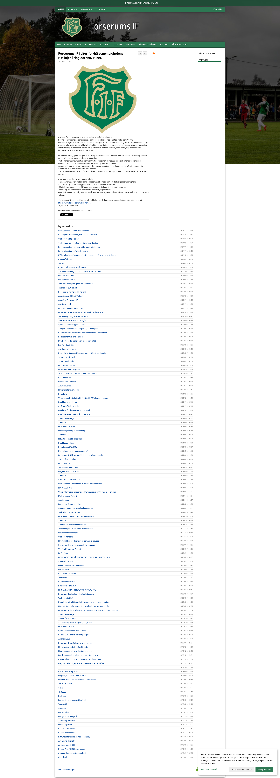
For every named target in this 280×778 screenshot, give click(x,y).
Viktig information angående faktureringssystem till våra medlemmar (87, 492)
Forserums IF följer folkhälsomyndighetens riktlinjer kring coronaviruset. (88, 610)
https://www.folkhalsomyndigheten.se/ (74, 203)
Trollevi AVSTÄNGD (66, 684)
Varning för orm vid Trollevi (69, 549)
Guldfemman (63, 500)
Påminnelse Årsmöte (67, 382)
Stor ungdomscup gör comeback (72, 753)
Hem (61, 9)
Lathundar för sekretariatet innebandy (74, 737)
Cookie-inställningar (66, 770)
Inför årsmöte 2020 (66, 627)
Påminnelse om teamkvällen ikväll (72, 700)
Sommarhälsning (65, 561)
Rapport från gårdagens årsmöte (72, 267)
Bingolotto (62, 394)
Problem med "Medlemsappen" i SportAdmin (77, 680)
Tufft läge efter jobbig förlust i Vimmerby (75, 284)
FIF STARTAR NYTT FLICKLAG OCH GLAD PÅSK (77, 590)
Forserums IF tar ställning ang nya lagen (75, 643)
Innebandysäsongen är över (70, 504)
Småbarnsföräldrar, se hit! (69, 406)
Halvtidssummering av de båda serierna (75, 651)
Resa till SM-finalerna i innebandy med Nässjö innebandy (82, 353)
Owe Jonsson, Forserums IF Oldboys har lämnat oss (80, 484)
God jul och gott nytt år (67, 716)
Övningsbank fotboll (67, 280)
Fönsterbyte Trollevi (66, 365)
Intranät (101, 9)
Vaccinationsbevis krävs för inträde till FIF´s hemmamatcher (83, 398)
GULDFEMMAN (64, 378)
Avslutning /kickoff (66, 741)
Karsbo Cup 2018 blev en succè (71, 749)
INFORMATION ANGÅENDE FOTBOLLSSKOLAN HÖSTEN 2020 (84, 557)
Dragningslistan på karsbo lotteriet (73, 675)
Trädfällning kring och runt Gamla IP (73, 316)
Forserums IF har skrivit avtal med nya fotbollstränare (80, 312)
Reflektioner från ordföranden (70, 337)
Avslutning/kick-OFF (66, 745)
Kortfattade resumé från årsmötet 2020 (74, 414)
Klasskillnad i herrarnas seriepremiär (73, 451)
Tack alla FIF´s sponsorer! (69, 512)
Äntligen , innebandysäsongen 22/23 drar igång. (78, 329)
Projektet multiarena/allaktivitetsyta (73, 251)
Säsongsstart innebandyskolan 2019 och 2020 (77, 235)
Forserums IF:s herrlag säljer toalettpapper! (76, 594)
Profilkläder (63, 553)
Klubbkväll (62, 757)
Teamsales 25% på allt (67, 288)
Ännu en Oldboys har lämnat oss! (72, 524)
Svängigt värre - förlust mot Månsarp (73, 231)
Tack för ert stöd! (65, 598)
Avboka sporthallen (66, 720)
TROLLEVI (62, 692)
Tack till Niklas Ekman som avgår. (72, 320)
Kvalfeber (62, 696)
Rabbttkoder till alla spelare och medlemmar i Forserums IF (83, 333)
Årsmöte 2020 (64, 639)
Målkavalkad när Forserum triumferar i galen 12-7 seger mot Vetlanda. (87, 255)
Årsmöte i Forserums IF (68, 300)
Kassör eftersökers (66, 733)
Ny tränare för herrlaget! (68, 533)
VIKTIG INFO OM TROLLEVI (69, 480)
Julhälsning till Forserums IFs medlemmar (75, 529)
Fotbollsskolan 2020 (67, 586)
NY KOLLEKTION (65, 488)
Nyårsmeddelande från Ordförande (73, 647)
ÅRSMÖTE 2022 (64, 386)
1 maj (60, 688)
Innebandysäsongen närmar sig (71, 431)
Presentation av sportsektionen (71, 565)
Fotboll (71, 9)
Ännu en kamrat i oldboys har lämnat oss (75, 508)
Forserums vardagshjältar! (69, 369)
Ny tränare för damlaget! (68, 390)
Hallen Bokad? (64, 712)
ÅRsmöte (62, 708)
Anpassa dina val (209, 769)
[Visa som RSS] (153, 53)
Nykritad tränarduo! (66, 275)
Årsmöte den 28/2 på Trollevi (70, 296)
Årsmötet (62, 422)
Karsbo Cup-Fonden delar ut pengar (73, 635)
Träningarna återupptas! (68, 467)
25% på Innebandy (66, 361)
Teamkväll (62, 578)
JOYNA (61, 263)
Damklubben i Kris (66, 443)
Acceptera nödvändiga (241, 769)
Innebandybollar (65, 724)
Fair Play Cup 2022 (66, 345)
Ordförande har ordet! (67, 349)
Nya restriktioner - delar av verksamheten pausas (78, 541)
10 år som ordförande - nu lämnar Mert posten (77, 373)
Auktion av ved (64, 304)
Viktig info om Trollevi (67, 459)
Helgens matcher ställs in (68, 471)
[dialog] (237, 762)
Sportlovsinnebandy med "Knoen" (72, 631)
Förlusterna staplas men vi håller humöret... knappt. (79, 247)
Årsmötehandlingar (66, 418)
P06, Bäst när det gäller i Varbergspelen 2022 (77, 341)
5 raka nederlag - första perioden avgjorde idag (78, 243)
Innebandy (86, 9)
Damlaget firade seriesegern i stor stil (74, 410)
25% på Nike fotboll (66, 357)
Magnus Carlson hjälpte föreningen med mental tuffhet (81, 663)
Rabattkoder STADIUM (67, 447)
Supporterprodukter (66, 582)
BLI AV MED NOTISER (67, 573)
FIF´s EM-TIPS (64, 463)
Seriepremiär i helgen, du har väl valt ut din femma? (79, 271)
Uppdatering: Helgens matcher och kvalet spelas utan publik (83, 606)
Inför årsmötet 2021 (66, 427)
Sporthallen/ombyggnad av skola (72, 324)
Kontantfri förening (66, 259)
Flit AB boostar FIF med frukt (70, 439)
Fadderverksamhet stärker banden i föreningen (78, 655)
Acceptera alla (264, 769)
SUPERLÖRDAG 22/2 (67, 618)
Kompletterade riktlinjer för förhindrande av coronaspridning (83, 602)
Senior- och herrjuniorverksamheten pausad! (76, 545)
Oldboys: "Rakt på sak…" (68, 239)
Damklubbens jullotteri (67, 402)
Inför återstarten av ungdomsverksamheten (76, 516)
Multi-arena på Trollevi (67, 496)
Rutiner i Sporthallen (66, 729)
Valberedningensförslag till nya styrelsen (75, 622)
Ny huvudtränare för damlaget (70, 308)
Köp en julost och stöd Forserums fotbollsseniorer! (79, 659)
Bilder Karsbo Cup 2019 (68, 671)
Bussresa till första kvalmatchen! (72, 292)
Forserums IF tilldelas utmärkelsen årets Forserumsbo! (81, 455)
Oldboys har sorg (65, 537)
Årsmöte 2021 (64, 435)
